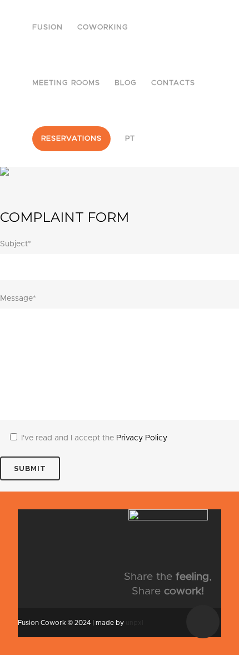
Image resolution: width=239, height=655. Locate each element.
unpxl (134, 622)
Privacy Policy (141, 438)
